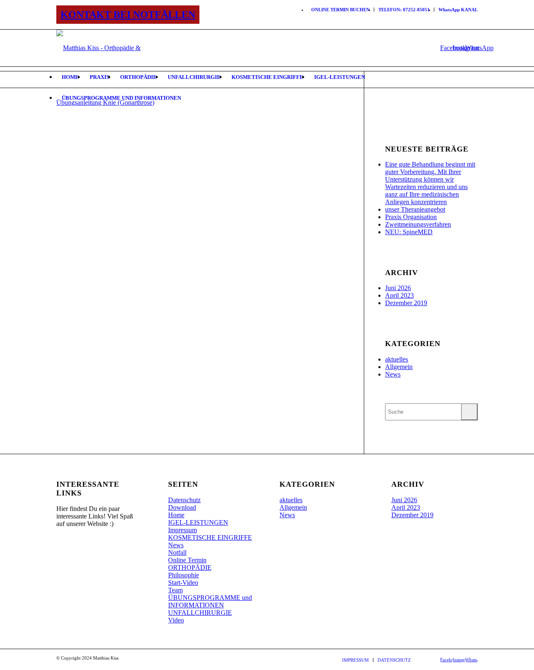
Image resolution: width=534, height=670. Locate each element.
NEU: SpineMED (409, 231)
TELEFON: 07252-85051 (404, 9)
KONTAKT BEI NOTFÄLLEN (127, 14)
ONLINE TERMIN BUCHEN (340, 9)
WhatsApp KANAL (458, 9)
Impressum (182, 529)
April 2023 (399, 295)
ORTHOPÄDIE (190, 567)
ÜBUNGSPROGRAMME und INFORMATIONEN (210, 601)
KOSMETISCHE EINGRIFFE (210, 537)
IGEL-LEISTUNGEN (198, 522)
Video (176, 620)
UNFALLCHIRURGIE (200, 612)
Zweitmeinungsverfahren (418, 224)
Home (176, 514)
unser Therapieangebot (415, 209)
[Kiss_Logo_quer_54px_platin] (111, 48)
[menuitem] (340, 10)
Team (175, 590)
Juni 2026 (398, 287)
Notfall (177, 552)
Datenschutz (184, 499)
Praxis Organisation (411, 216)
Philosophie (183, 575)
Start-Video (183, 582)
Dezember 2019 (406, 302)
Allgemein (399, 366)
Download (182, 507)
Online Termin (187, 560)
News (392, 374)
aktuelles (396, 359)
